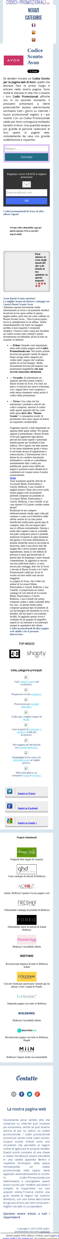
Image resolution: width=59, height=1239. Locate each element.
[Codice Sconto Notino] (27, 961)
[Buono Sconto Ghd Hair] (27, 873)
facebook (22, 1094)
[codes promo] (34, 25)
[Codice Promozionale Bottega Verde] (27, 856)
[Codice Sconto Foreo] (27, 923)
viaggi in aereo (27, 681)
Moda (26, 719)
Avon (13, 478)
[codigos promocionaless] (34, 32)
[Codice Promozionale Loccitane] (27, 980)
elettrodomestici (21, 760)
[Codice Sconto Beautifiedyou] (27, 1034)
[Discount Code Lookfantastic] (27, 1000)
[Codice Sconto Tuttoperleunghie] (27, 943)
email (14, 1094)
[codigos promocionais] (34, 39)
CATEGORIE (33, 17)
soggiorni (36, 694)
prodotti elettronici (28, 747)
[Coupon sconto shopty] (36, 658)
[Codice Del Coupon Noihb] (27, 890)
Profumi (36, 775)
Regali (26, 775)
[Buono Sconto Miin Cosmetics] (27, 1054)
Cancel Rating (36, 283)
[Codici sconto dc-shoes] (15, 658)
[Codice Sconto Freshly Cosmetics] (27, 907)
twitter (30, 1094)
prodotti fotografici (30, 705)
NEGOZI (33, 10)
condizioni (44, 1231)
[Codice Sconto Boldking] (27, 1017)
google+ (38, 1094)
